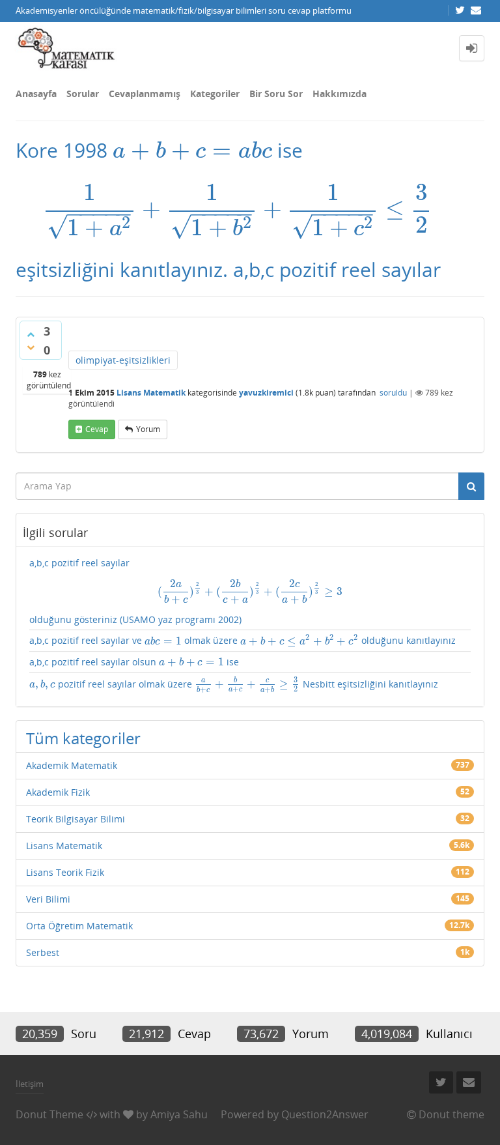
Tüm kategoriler (83, 738)
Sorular (82, 93)
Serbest (42, 952)
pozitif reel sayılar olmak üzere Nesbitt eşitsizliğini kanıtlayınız (233, 684)
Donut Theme (49, 1114)
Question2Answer (324, 1114)
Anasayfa (36, 93)
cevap (96, 429)
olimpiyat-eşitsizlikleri (123, 360)
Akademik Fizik (58, 792)
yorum (148, 429)
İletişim (30, 1084)
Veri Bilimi (48, 899)
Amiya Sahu (179, 1114)
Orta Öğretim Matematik (79, 926)
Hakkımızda (339, 93)
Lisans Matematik (151, 392)
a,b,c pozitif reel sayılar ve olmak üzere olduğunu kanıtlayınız (242, 640)
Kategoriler (215, 93)
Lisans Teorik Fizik (65, 872)
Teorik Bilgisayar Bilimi (75, 819)
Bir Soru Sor (276, 93)
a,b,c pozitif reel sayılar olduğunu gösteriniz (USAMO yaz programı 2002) (185, 591)
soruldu (393, 392)
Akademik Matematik (71, 765)
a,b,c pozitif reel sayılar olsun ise (134, 662)
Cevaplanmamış (144, 93)
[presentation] (192, 150)
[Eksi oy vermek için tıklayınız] (30, 347)
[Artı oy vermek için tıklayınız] (30, 334)
